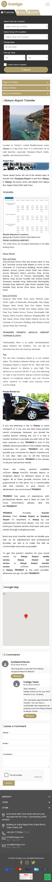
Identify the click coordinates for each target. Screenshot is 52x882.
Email (6, 743)
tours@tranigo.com (16, 844)
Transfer (8, 12)
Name (6, 732)
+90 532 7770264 (15, 832)
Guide (34, 12)
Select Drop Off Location (15, 32)
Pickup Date (9, 42)
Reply (18, 676)
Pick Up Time (9, 52)
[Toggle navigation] (48, 5)
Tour (22, 12)
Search (27, 69)
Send (8, 783)
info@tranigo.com (15, 837)
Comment (8, 754)
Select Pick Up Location (14, 21)
